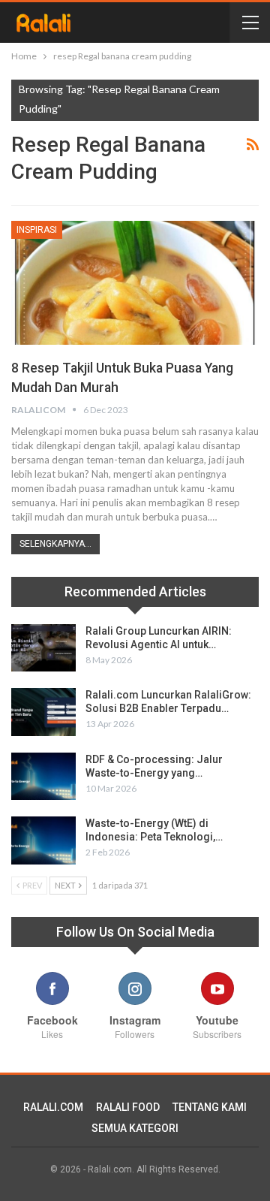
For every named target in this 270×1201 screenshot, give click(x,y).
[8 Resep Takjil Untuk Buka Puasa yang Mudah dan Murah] (135, 283)
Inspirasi (36, 230)
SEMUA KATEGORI (135, 1128)
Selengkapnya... (56, 544)
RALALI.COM (53, 1107)
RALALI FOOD (128, 1107)
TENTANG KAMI (209, 1107)
